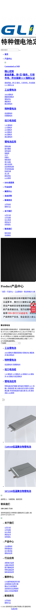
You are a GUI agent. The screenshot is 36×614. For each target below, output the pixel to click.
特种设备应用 (9, 570)
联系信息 (8, 233)
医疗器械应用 (9, 567)
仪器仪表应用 (9, 565)
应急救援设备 (9, 166)
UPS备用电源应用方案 (12, 581)
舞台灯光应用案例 (11, 586)
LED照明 (8, 178)
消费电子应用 (9, 563)
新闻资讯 (8, 200)
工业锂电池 (18, 291)
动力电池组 (8, 551)
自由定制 (8, 196)
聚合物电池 (8, 104)
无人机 (7, 173)
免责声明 (14, 609)
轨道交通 (8, 171)
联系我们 (8, 229)
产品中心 (8, 59)
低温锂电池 (8, 113)
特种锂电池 (8, 548)
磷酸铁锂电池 (9, 97)
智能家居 (8, 159)
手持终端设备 (9, 169)
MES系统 (8, 220)
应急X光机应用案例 (11, 591)
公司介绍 (8, 215)
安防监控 (8, 151)
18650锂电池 (9, 94)
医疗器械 (8, 148)
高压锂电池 (8, 137)
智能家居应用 (9, 572)
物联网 (7, 153)
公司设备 (8, 217)
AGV (6, 155)
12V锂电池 (8, 127)
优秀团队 (8, 224)
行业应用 (8, 187)
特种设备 (8, 146)
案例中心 (8, 191)
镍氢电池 (8, 101)
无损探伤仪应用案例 (11, 588)
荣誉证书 (8, 222)
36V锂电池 (8, 132)
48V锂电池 (8, 134)
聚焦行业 (8, 206)
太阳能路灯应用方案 (11, 584)
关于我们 (8, 211)
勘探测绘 (8, 176)
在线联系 (8, 235)
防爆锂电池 (8, 115)
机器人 (7, 157)
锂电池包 (8, 99)
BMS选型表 (9, 183)
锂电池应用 (8, 553)
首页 (6, 54)
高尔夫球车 (8, 164)
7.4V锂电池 (8, 125)
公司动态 (8, 204)
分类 (33, 291)
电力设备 (8, 162)
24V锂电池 (8, 130)
